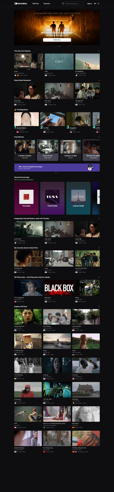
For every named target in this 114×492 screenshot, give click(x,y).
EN (95, 3)
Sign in (89, 3)
